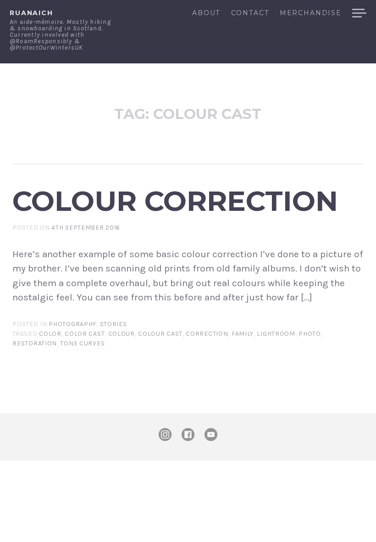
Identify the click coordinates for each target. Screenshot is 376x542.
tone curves (82, 343)
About (206, 13)
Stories (113, 324)
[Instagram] (165, 434)
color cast (85, 334)
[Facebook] (188, 434)
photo (310, 334)
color (50, 334)
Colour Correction (175, 201)
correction (207, 334)
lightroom (276, 334)
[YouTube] (210, 434)
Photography (72, 324)
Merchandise (311, 13)
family (243, 334)
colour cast (160, 334)
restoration (34, 343)
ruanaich (31, 13)
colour (121, 334)
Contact (250, 13)
